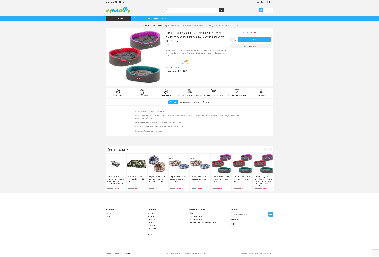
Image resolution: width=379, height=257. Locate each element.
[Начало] (135, 18)
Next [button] (270, 149)
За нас (150, 231)
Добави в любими (252, 46)
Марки (156, 18)
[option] (115, 172)
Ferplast (178, 67)
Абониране (270, 214)
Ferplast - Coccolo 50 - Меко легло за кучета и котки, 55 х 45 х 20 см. (179, 179)
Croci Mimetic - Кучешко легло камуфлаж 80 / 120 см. (136, 179)
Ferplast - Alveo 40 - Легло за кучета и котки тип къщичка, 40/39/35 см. (157, 179)
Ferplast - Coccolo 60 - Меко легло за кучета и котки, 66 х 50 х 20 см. (200, 179)
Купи (254, 39)
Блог (262, 2)
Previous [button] (265, 149)
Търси (221, 10)
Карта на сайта (152, 213)
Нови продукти (145, 18)
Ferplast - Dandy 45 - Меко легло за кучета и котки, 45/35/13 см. (221, 179)
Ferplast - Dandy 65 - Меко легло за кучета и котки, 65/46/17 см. (242, 179)
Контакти (164, 18)
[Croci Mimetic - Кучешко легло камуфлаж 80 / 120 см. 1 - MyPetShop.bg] (137, 164)
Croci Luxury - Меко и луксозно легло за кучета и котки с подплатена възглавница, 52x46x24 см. (115, 180)
